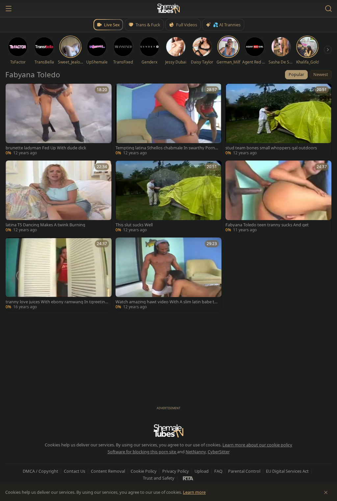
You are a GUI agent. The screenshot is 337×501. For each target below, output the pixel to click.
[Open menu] (8, 8)
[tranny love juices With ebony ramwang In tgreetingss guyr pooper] (59, 274)
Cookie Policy (144, 471)
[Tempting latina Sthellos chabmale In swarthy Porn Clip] (168, 120)
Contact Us (74, 471)
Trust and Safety (158, 478)
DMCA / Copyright (40, 471)
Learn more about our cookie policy (257, 445)
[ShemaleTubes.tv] (168, 8)
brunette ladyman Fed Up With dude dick (46, 148)
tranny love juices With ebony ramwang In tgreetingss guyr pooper (57, 302)
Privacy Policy (175, 471)
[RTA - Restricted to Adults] (188, 478)
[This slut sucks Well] (168, 197)
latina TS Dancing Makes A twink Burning (45, 225)
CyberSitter (219, 452)
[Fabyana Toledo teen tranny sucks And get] (278, 197)
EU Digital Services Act (287, 471)
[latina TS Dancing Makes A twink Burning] (59, 197)
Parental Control (244, 471)
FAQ (218, 471)
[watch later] (12, 90)
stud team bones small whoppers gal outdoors (271, 148)
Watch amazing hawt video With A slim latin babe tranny (167, 302)
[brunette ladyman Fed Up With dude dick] (59, 120)
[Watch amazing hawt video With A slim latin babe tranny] (168, 274)
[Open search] (328, 8)
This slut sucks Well (134, 225)
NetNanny (196, 452)
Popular (296, 74)
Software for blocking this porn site (142, 452)
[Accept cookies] (326, 492)
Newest (320, 74)
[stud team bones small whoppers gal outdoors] (278, 120)
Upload (201, 471)
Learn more (194, 492)
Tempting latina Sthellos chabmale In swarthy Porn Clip (167, 148)
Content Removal (108, 471)
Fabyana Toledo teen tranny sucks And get (267, 225)
